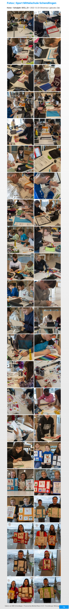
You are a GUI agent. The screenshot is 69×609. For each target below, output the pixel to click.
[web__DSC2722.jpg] (20, 64)
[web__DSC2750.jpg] (20, 306)
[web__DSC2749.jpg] (47, 279)
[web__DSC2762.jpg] (47, 360)
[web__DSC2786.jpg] (47, 522)
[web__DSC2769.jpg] (47, 441)
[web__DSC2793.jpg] (20, 576)
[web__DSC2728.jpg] (20, 117)
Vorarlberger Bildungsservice (54, 606)
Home (9, 8)
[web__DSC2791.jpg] (47, 549)
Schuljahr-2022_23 (20, 8)
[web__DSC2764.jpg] (47, 387)
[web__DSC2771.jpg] (47, 468)
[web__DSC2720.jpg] (20, 37)
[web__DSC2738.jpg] (20, 198)
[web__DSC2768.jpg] (20, 441)
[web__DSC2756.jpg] (20, 333)
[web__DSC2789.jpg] (20, 549)
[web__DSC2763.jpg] (20, 387)
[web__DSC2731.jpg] (20, 144)
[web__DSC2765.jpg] (20, 414)
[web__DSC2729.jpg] (47, 117)
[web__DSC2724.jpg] (20, 91)
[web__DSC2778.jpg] (20, 522)
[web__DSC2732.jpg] (47, 144)
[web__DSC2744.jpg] (47, 225)
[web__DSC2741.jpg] (20, 225)
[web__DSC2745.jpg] (20, 252)
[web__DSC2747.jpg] (47, 252)
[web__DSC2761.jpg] (20, 360)
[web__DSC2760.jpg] (47, 333)
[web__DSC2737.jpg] (47, 171)
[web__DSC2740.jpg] (47, 198)
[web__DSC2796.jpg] (20, 602)
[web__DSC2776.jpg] (47, 495)
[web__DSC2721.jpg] (47, 37)
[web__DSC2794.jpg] (47, 576)
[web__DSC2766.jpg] (47, 414)
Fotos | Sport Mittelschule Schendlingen (31, 3)
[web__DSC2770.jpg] (20, 468)
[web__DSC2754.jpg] (47, 306)
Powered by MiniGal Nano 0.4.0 (34, 606)
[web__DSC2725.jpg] (47, 91)
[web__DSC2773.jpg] (20, 495)
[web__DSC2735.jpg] (20, 171)
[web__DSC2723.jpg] (47, 64)
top (64, 607)
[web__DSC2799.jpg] (47, 602)
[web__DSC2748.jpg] (20, 279)
